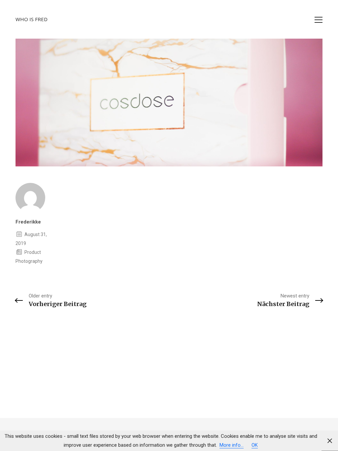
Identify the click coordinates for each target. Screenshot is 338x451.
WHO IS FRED (32, 19)
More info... (232, 445)
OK (255, 445)
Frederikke (28, 222)
